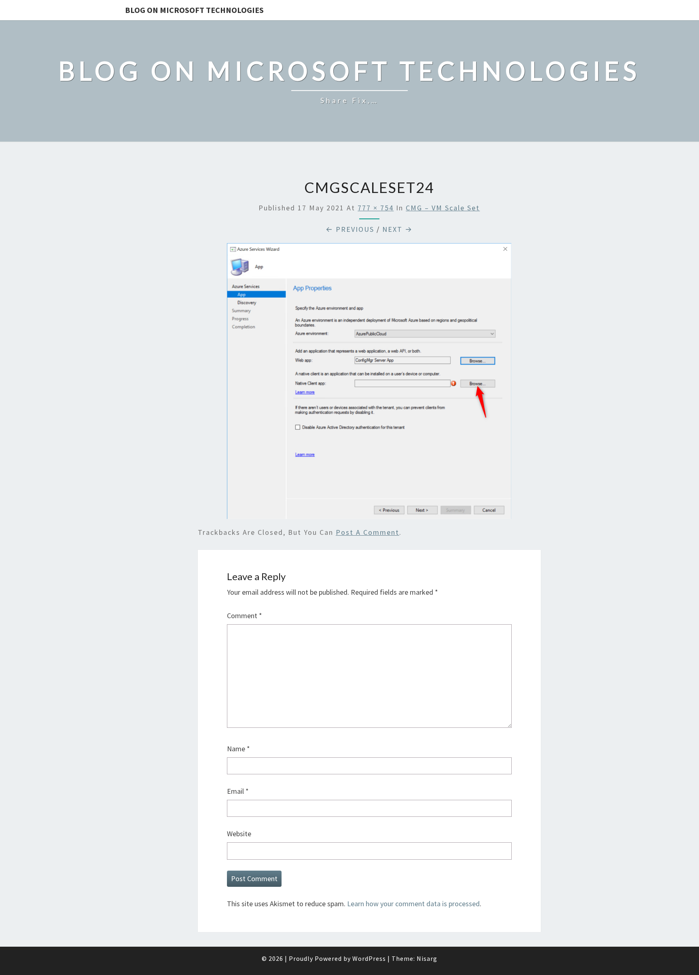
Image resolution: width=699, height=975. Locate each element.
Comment (244, 615)
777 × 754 (376, 207)
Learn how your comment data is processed (413, 903)
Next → (397, 229)
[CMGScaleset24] (369, 383)
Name (238, 748)
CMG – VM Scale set (443, 207)
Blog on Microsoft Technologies (194, 10)
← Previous (350, 229)
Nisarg (427, 958)
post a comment (367, 532)
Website (239, 833)
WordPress (369, 958)
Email (238, 791)
